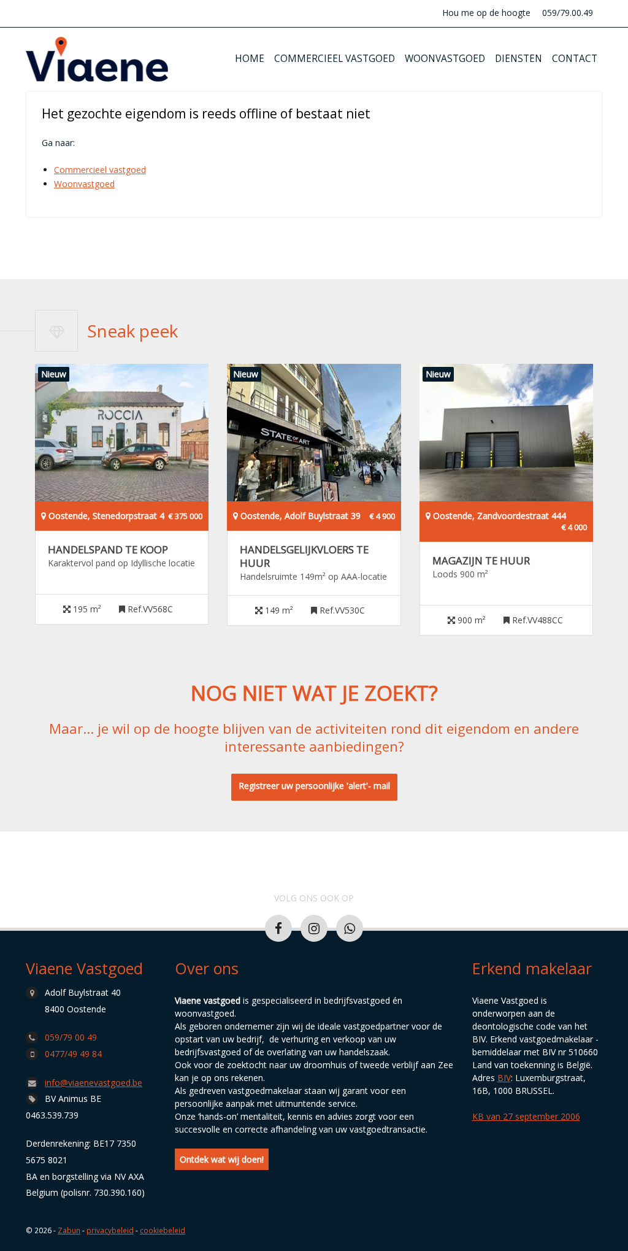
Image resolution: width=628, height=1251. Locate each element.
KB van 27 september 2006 (526, 1116)
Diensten (518, 58)
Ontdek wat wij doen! (222, 1159)
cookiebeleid (162, 1230)
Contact (574, 58)
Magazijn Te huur (481, 561)
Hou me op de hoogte (486, 12)
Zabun (69, 1230)
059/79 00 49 (71, 1037)
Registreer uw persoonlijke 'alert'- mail (314, 785)
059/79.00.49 (567, 12)
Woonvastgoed (445, 58)
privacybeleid (110, 1230)
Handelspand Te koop (108, 549)
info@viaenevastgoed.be (93, 1082)
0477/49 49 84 (73, 1054)
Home (249, 58)
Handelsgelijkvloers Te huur (304, 556)
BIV (504, 1078)
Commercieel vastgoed (334, 58)
